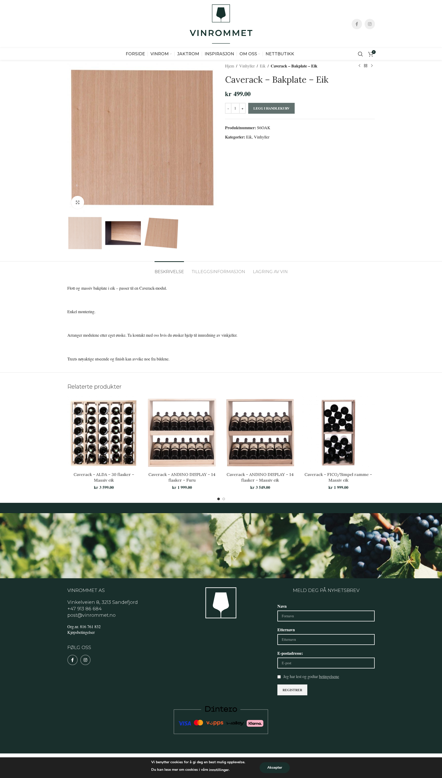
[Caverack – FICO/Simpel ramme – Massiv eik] (338, 432)
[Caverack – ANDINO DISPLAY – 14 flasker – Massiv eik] (260, 432)
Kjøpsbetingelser (81, 632)
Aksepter (274, 767)
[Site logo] (221, 23)
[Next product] (372, 66)
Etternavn (286, 630)
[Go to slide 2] (223, 499)
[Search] (360, 54)
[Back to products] (366, 66)
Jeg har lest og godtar (311, 676)
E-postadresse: (290, 653)
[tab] (169, 269)
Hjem (229, 65)
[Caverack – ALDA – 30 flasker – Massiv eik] (103, 432)
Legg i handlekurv (271, 108)
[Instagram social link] (370, 24)
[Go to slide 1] (218, 499)
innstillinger (219, 769)
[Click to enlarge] (77, 202)
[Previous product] (359, 66)
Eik (263, 65)
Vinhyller (247, 65)
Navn (282, 606)
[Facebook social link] (357, 24)
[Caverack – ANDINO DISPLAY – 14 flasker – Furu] (182, 432)
